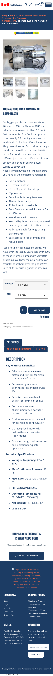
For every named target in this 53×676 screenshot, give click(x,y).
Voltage (9, 283)
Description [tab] (13, 342)
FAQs (6, 604)
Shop (4, 15)
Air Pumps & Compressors (14, 19)
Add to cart (39, 310)
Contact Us (8, 611)
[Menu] (48, 4)
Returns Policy (9, 615)
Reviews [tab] (40, 349)
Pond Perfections (16, 4)
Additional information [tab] (19, 349)
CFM (9, 294)
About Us (7, 608)
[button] (26, 4)
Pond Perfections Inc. (25, 669)
